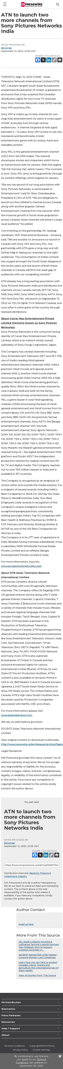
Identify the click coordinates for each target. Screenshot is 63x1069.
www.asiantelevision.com (16, 715)
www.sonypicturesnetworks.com (21, 566)
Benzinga (6, 48)
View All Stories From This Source (37, 975)
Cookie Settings (41, 1050)
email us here (26, 924)
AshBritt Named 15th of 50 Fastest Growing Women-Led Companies (38, 956)
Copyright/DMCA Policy (42, 1046)
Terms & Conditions (14, 1046)
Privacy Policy (20, 1050)
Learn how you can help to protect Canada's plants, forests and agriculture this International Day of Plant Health (38, 966)
